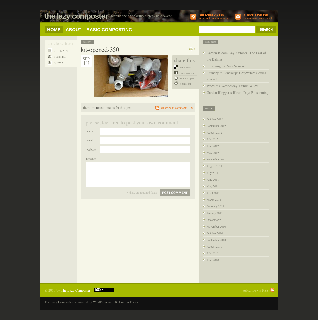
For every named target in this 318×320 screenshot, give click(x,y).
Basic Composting (109, 29)
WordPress (100, 302)
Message (91, 158)
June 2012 (213, 146)
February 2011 (215, 206)
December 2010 (216, 220)
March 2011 (214, 199)
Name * (91, 131)
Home (54, 29)
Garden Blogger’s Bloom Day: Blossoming (237, 92)
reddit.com (185, 83)
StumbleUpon (187, 78)
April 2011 (213, 193)
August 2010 (214, 246)
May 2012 (213, 153)
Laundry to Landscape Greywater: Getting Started (236, 75)
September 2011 (216, 159)
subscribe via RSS (255, 290)
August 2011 (214, 166)
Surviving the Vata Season (225, 66)
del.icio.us (185, 67)
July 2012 (212, 139)
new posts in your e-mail (258, 18)
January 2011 (215, 213)
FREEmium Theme (126, 302)
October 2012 (215, 119)
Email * (91, 140)
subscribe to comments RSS (177, 108)
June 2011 (213, 179)
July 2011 (212, 173)
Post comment (175, 192)
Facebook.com (187, 73)
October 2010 (215, 233)
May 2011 (213, 186)
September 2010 (216, 240)
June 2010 (213, 260)
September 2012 (216, 126)
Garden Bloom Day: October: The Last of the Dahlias (236, 56)
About (73, 29)
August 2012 (214, 132)
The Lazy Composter (76, 16)
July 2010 (212, 253)
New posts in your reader (213, 18)
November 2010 (216, 226)
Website (91, 149)
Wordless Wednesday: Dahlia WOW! (233, 85)
